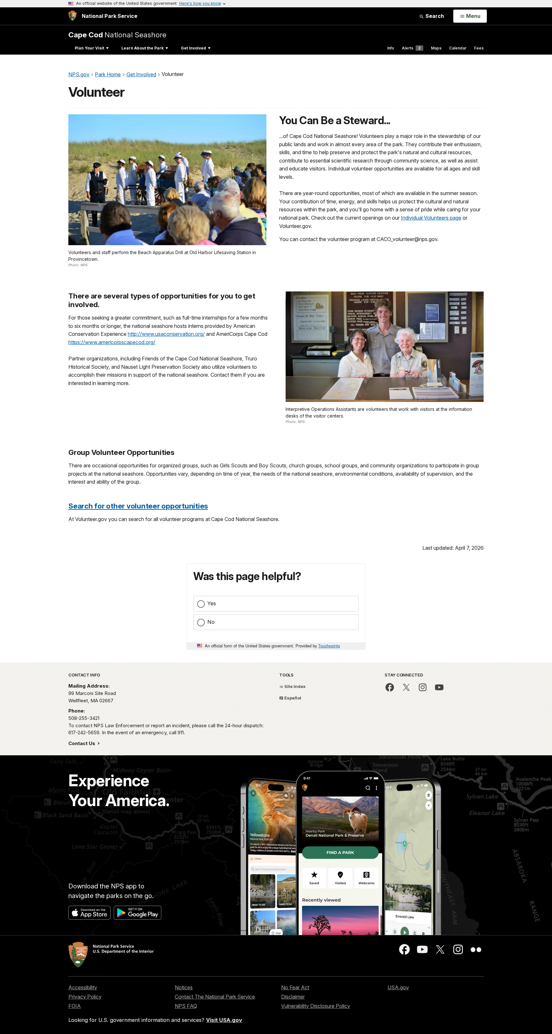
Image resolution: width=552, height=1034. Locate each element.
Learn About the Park (142, 48)
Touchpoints (329, 646)
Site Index (294, 686)
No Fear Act (295, 987)
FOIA (74, 1006)
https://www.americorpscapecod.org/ (111, 342)
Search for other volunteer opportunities (138, 506)
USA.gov (398, 987)
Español (292, 697)
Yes (211, 603)
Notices (184, 987)
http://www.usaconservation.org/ (166, 334)
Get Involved (193, 48)
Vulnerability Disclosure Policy (315, 1006)
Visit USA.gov (224, 1020)
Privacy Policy (85, 996)
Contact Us (82, 743)
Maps (436, 48)
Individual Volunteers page (431, 218)
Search (434, 16)
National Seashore (117, 34)
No (211, 622)
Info (390, 48)
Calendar (457, 48)
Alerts (411, 48)
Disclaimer (293, 996)
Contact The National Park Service (215, 996)
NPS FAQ (186, 1006)
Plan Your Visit (89, 48)
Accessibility (82, 987)
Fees (479, 48)
